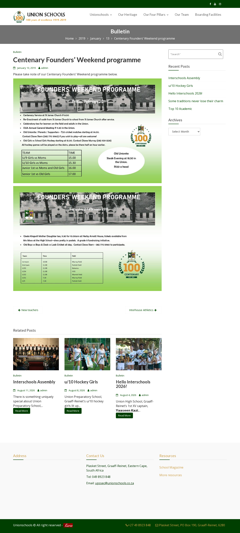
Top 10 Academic (180, 109)
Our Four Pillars (154, 14)
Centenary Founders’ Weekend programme (77, 59)
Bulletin (17, 52)
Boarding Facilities (208, 14)
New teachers (29, 310)
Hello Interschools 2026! (133, 384)
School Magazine (171, 467)
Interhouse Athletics (141, 310)
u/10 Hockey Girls (81, 382)
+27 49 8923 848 (139, 525)
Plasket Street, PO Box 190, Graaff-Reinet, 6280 (191, 525)
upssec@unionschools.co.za (114, 483)
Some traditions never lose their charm (195, 101)
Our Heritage (127, 14)
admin (44, 68)
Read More (21, 411)
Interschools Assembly (34, 382)
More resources (170, 475)
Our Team (182, 14)
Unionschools (99, 14)
